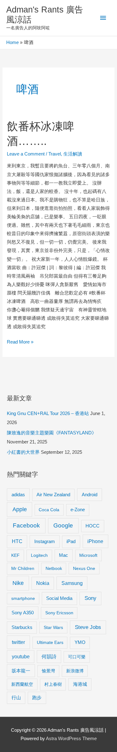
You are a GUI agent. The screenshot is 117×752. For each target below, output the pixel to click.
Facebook (26, 525)
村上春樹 (53, 684)
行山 (16, 697)
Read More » (20, 342)
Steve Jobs (88, 627)
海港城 (80, 684)
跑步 (36, 697)
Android (89, 494)
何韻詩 (48, 656)
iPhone (95, 541)
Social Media (59, 598)
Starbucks (22, 627)
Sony (90, 598)
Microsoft (88, 555)
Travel (54, 153)
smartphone (23, 598)
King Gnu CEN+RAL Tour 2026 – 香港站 (48, 413)
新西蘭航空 (22, 684)
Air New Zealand (53, 494)
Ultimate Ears (50, 642)
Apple (19, 509)
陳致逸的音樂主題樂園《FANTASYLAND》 (51, 432)
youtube (21, 656)
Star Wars (53, 627)
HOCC (92, 525)
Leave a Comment (26, 153)
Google (63, 525)
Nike (18, 583)
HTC (17, 541)
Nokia (42, 583)
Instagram (44, 541)
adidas (18, 494)
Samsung (72, 583)
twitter (18, 642)
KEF (15, 555)
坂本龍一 (21, 670)
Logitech (39, 555)
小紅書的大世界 (23, 452)
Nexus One (84, 568)
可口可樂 (76, 656)
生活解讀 (72, 153)
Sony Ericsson (59, 612)
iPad (71, 541)
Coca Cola (49, 509)
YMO (80, 642)
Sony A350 (23, 612)
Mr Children (22, 568)
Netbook (54, 568)
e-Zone (78, 509)
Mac (63, 555)
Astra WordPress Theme (71, 738)
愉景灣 (48, 670)
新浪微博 (75, 670)
